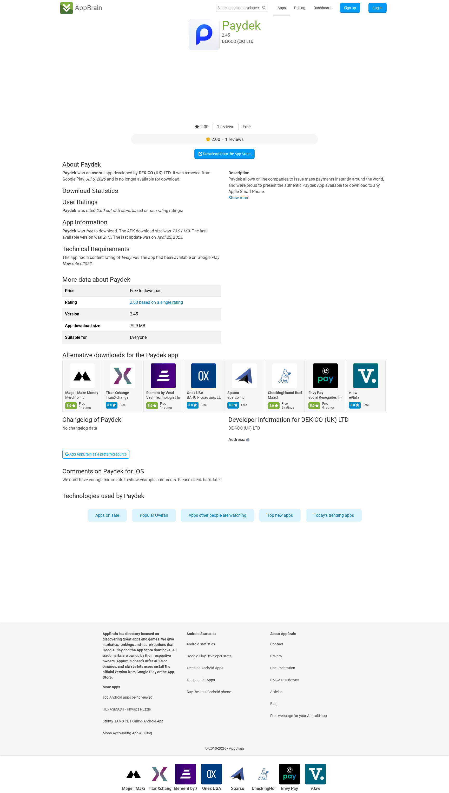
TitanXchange (117, 393)
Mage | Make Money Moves (82, 393)
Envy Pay (315, 393)
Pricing (299, 8)
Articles (276, 692)
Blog (274, 704)
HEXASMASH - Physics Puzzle (127, 709)
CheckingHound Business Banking (285, 393)
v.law (353, 393)
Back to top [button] (436, 745)
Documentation (282, 668)
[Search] (264, 8)
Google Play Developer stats (209, 656)
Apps (282, 8)
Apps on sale (107, 515)
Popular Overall (154, 515)
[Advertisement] (218, 87)
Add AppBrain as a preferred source (98, 454)
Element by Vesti (160, 393)
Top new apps (280, 515)
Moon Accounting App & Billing (127, 733)
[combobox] (238, 8)
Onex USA (195, 393)
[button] (307, 440)
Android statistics (201, 644)
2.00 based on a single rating (156, 302)
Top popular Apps (201, 680)
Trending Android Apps (205, 668)
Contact (276, 644)
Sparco (233, 393)
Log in (377, 8)
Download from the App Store (226, 154)
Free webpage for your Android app (298, 716)
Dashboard (323, 8)
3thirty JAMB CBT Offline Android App (133, 721)
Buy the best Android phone (209, 692)
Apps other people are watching (217, 515)
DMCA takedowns (284, 680)
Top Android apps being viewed (128, 697)
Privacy (276, 656)
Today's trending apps (334, 515)
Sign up (350, 8)
